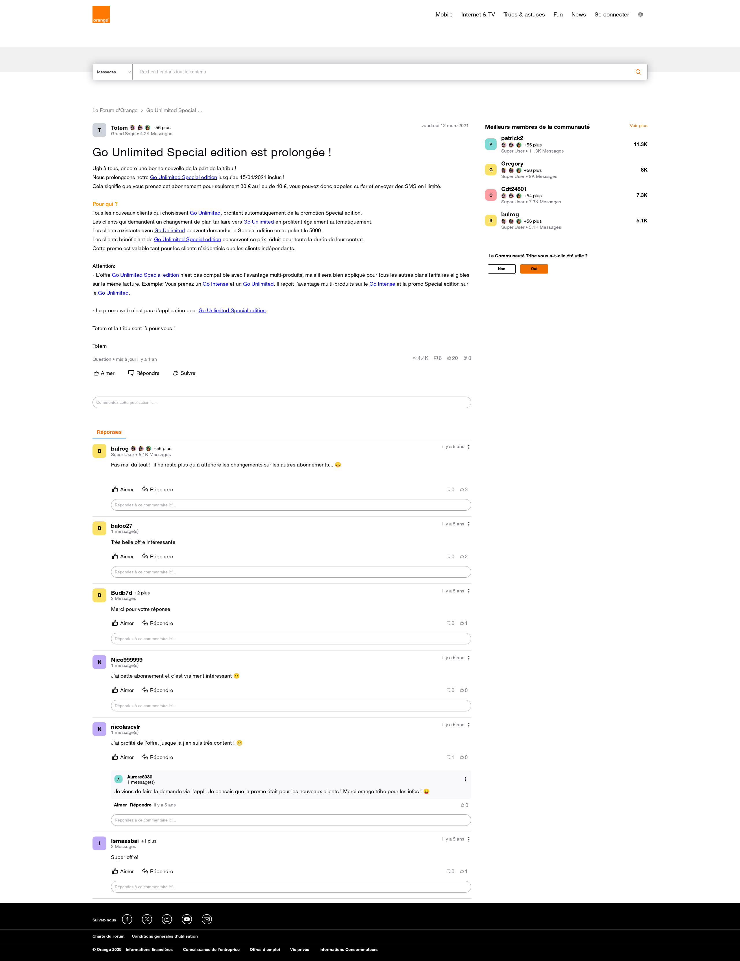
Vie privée (299, 949)
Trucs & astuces (524, 14)
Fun (558, 14)
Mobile (444, 14)
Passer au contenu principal (31, 4)
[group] (420, 358)
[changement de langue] (641, 14)
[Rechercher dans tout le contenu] (638, 71)
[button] (120, 804)
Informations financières (149, 949)
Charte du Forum (108, 936)
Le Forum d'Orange (115, 110)
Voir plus (639, 125)
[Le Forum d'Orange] (101, 14)
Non (501, 269)
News (578, 14)
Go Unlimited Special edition (183, 177)
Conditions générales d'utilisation (165, 936)
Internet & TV (478, 14)
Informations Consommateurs (348, 949)
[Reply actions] (465, 779)
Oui (534, 269)
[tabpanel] (281, 669)
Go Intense (215, 283)
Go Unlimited (205, 212)
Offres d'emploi (265, 949)
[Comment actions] (469, 447)
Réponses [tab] (109, 432)
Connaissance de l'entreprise (211, 949)
